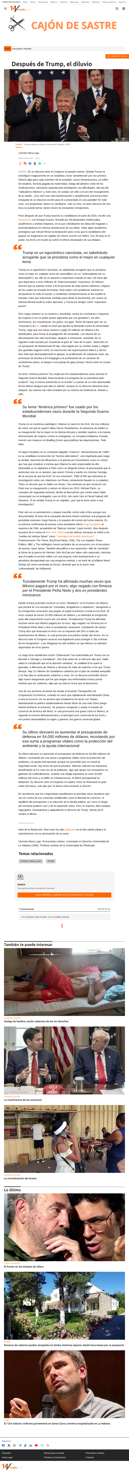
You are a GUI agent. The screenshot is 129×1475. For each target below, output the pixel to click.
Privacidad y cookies (95, 1453)
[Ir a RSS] (48, 1445)
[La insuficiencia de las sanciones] (64, 1060)
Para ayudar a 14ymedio (21, 49)
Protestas (63, 2)
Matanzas (96, 2)
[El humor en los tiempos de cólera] (64, 1227)
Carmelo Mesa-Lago (30, 861)
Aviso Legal (7, 1457)
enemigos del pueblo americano (75, 536)
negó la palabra (92, 524)
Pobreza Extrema (109, 2)
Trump (50, 861)
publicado (70, 829)
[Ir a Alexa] (43, 1445)
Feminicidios (43, 2)
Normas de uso (104, 909)
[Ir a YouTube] (37, 1445)
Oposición (123, 2)
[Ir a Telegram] (20, 1445)
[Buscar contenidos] (116, 9)
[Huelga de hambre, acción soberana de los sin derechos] (64, 982)
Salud (25, 2)
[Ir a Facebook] (4, 1445)
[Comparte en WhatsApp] (39, 163)
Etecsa (32, 2)
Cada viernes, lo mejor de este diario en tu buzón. (65, 895)
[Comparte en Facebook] (30, 163)
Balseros (53, 2)
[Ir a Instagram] (15, 1445)
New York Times (55, 532)
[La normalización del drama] (64, 1139)
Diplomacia (74, 2)
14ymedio (6, 1453)
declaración (24, 219)
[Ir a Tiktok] (26, 1445)
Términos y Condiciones (55, 1457)
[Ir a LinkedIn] (31, 1445)
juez (37, 326)
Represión (85, 2)
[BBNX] (12, 1466)
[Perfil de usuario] (123, 8)
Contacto (90, 1457)
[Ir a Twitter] (9, 1445)
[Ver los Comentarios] (25, 163)
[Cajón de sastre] (64, 28)
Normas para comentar (54, 1453)
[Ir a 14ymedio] (21, 8)
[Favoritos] (20, 163)
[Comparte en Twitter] (34, 163)
